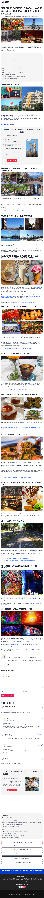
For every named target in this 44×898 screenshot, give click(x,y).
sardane (29, 597)
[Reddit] (42, 450)
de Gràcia (34, 603)
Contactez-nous (38, 870)
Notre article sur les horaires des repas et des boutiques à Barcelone (19, 210)
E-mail (25, 691)
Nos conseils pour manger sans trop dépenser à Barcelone (17, 477)
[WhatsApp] (42, 452)
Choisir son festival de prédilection (10, 78)
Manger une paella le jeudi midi (9, 70)
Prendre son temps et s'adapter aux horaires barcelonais (14, 59)
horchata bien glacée (6, 296)
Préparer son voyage (5, 5)
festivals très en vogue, (14, 644)
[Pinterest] (42, 448)
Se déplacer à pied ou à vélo (9, 74)
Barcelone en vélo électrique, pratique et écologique (16, 558)
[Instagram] (22, 887)
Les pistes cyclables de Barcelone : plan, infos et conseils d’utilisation (19, 560)
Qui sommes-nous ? (6, 870)
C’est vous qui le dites (22, 872)
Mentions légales (13, 894)
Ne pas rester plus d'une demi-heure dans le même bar (14, 72)
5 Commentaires (24, 16)
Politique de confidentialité (24, 894)
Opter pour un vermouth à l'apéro (10, 66)
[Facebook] (42, 443)
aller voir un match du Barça (31, 751)
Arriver (11, 5)
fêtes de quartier (33, 598)
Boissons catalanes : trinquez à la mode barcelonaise (16, 389)
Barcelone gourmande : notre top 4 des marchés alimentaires (18, 348)
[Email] (42, 455)
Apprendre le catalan (7, 57)
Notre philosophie (15, 870)
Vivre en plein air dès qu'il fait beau (10, 61)
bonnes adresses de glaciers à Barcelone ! (25, 302)
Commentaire (5, 676)
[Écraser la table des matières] (40, 55)
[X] (42, 445)
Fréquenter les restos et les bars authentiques (12, 68)
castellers (16, 597)
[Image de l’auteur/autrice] (2, 16)
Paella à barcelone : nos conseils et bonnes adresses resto (17, 475)
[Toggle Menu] (41, 2)
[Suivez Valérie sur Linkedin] (8, 665)
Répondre (40, 706)
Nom (3, 691)
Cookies (33, 894)
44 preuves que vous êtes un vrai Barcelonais (24, 649)
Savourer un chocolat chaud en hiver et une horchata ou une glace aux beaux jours (20, 62)
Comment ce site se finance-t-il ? (27, 870)
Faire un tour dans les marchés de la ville (11, 64)
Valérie (5, 16)
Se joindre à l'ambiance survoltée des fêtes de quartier (14, 76)
